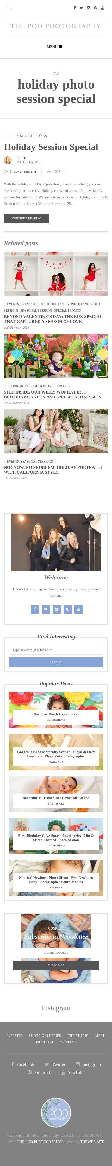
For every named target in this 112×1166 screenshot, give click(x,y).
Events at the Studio (38, 304)
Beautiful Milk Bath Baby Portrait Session (56, 798)
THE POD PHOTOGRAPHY (39, 1142)
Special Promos (33, 136)
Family (64, 304)
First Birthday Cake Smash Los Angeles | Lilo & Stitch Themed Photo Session (56, 838)
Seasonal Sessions (36, 311)
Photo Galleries (45, 1036)
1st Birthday (18, 386)
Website (14, 1036)
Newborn (56, 887)
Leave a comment (23, 172)
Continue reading (26, 218)
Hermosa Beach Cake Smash (56, 714)
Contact (68, 1042)
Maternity (56, 761)
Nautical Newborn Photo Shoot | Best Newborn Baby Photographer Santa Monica (56, 880)
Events (13, 304)
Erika (24, 158)
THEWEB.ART (92, 1142)
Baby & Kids (40, 386)
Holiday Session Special (51, 147)
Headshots (61, 386)
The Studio (78, 1036)
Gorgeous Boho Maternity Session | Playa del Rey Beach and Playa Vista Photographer (56, 754)
